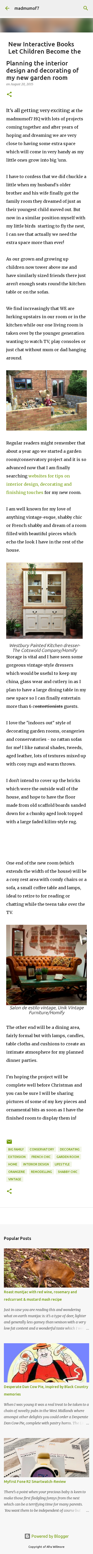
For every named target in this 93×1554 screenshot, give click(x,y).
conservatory (42, 1149)
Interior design (36, 1164)
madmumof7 (26, 8)
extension (17, 1156)
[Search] (86, 8)
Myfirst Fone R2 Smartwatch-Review (35, 1482)
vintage (14, 1179)
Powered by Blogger (49, 1536)
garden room (68, 1156)
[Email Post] (9, 1143)
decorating (70, 1149)
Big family (16, 1149)
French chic (41, 1156)
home (12, 1164)
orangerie (16, 1171)
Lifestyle (62, 1164)
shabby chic (68, 1171)
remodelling (41, 1171)
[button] (9, 94)
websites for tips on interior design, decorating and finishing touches (39, 484)
